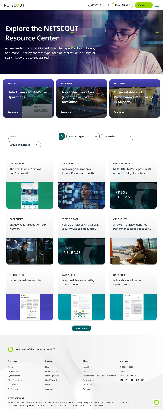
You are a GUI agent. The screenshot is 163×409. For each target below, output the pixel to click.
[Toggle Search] (108, 5)
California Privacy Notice (59, 405)
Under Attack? (122, 5)
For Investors (88, 380)
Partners (86, 389)
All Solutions (13, 384)
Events (48, 384)
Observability (13, 371)
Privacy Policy (111, 402)
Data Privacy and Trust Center (61, 402)
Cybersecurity (14, 376)
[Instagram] (142, 380)
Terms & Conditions (16, 402)
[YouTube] (132, 380)
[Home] (14, 5)
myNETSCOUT (94, 5)
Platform (11, 367)
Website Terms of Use (36, 402)
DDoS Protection (15, 380)
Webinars (49, 389)
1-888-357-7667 (126, 367)
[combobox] (83, 136)
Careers (86, 371)
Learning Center (52, 376)
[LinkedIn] (121, 380)
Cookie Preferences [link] (95, 405)
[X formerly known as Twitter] (126, 380)
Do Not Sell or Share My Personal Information (27, 405)
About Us (86, 367)
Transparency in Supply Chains (89, 402)
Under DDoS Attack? (128, 376)
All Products (13, 389)
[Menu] (157, 5)
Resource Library (52, 371)
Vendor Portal (125, 402)
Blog (47, 367)
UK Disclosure (78, 405)
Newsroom (87, 384)
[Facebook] (137, 380)
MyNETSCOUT (51, 380)
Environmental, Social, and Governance (99, 376)
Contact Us (143, 5)
